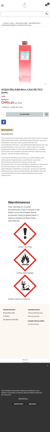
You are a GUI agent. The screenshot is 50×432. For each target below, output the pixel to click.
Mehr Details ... (23, 398)
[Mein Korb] (46, 5)
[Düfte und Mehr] (24, 5)
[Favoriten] (46, 114)
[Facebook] (3, 122)
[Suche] (47, 14)
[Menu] (2, 5)
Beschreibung (7, 130)
